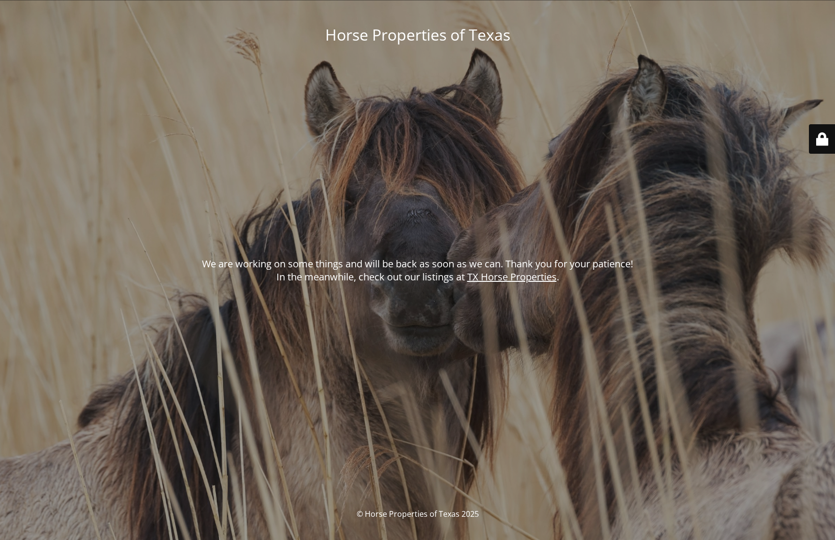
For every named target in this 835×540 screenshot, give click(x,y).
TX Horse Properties (512, 276)
